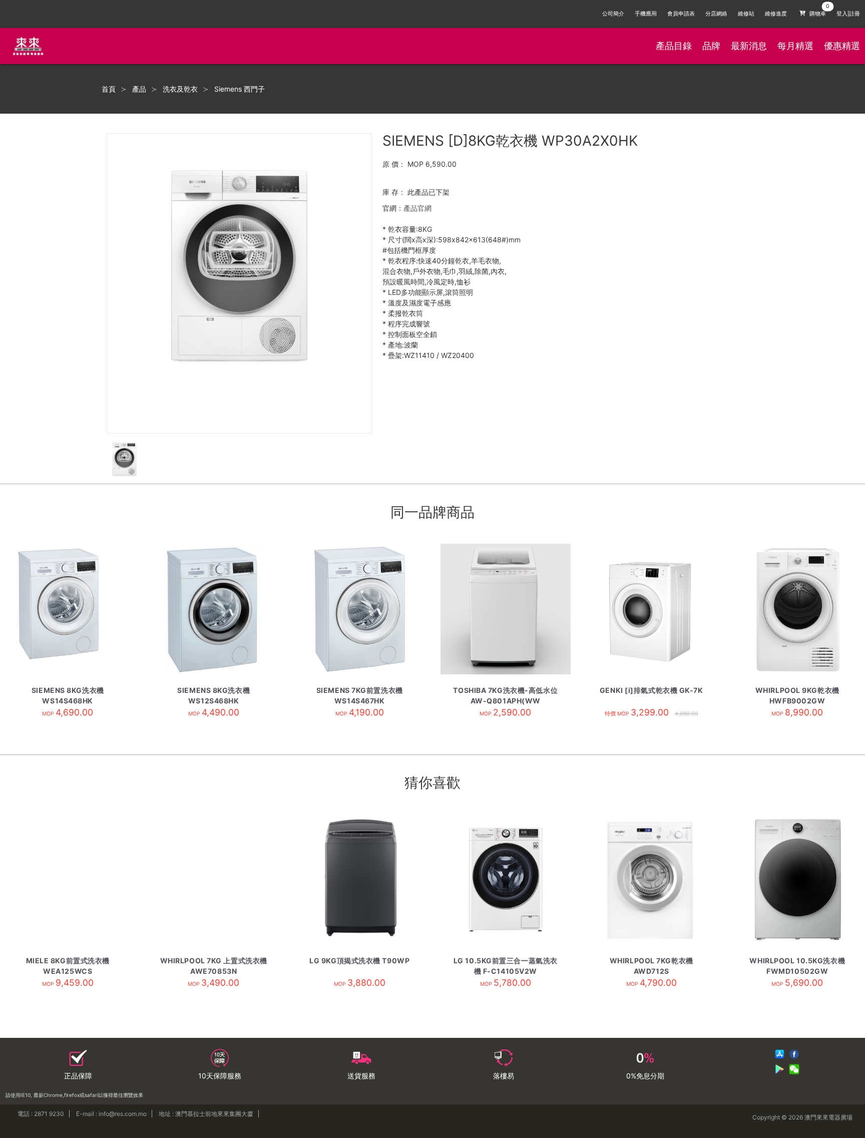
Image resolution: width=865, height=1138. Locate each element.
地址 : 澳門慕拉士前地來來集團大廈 (206, 1113)
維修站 (746, 14)
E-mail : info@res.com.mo (111, 1113)
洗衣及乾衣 (180, 89)
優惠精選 (842, 46)
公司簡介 (613, 14)
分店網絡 (716, 14)
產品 (139, 89)
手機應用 (646, 14)
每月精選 (795, 46)
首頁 (109, 89)
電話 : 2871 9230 (41, 1113)
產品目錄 (674, 46)
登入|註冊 (848, 14)
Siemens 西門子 (239, 89)
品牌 (711, 46)
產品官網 (417, 208)
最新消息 (749, 46)
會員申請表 (681, 14)
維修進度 (776, 14)
